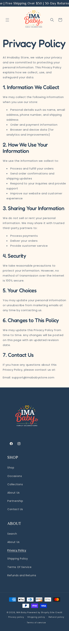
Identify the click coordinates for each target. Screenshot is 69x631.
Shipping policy (36, 617)
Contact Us (15, 509)
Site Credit (56, 612)
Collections (15, 484)
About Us (13, 492)
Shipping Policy (17, 558)
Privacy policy (16, 617)
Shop (10, 467)
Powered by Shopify (38, 612)
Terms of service (36, 622)
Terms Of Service (19, 567)
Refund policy (56, 617)
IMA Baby (21, 612)
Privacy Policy (16, 550)
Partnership (15, 501)
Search (12, 534)
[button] (7, 20)
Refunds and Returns (21, 575)
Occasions (14, 476)
